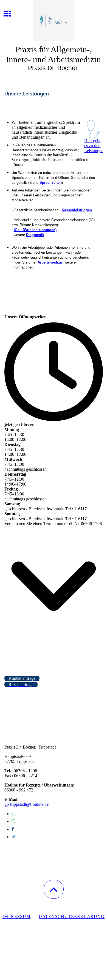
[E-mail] (14, 813)
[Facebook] (13, 829)
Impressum (16, 916)
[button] (54, 889)
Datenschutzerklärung (72, 916)
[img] (53, 20)
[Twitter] (14, 836)
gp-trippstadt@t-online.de (26, 804)
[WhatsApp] (13, 821)
